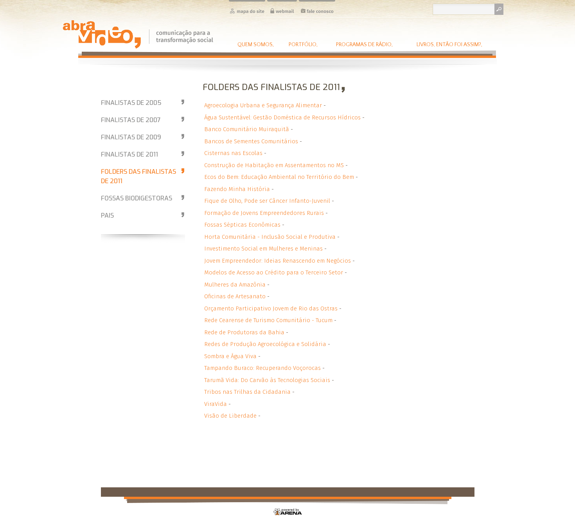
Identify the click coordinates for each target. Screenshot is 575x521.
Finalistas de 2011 (129, 154)
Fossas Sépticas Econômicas (242, 224)
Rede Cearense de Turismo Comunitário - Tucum (268, 320)
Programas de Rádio (364, 44)
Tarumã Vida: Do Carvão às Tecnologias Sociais (267, 380)
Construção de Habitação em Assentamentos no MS (274, 165)
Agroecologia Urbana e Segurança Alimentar (263, 105)
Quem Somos (255, 44)
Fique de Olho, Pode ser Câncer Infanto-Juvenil (267, 200)
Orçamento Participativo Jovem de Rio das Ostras (271, 308)
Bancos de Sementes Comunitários (251, 141)
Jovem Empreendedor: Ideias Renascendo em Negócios (277, 260)
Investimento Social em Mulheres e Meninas (263, 248)
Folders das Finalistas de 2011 (138, 176)
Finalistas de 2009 (131, 137)
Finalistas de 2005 (131, 103)
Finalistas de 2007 (131, 120)
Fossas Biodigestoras (136, 198)
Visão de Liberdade (230, 415)
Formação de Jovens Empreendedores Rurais (264, 212)
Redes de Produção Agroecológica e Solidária (265, 344)
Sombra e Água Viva (230, 356)
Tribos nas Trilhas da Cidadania (247, 391)
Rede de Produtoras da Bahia (244, 332)
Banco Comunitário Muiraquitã (246, 129)
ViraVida (215, 403)
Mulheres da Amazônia (235, 284)
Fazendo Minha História (237, 189)
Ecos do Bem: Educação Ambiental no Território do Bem (279, 176)
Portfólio (303, 44)
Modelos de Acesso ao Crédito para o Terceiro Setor (273, 272)
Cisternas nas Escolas (233, 153)
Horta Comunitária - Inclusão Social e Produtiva (270, 236)
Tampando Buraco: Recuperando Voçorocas (262, 367)
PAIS (107, 215)
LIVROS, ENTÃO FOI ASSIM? (449, 44)
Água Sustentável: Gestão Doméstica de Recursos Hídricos (282, 117)
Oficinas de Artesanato (235, 296)
